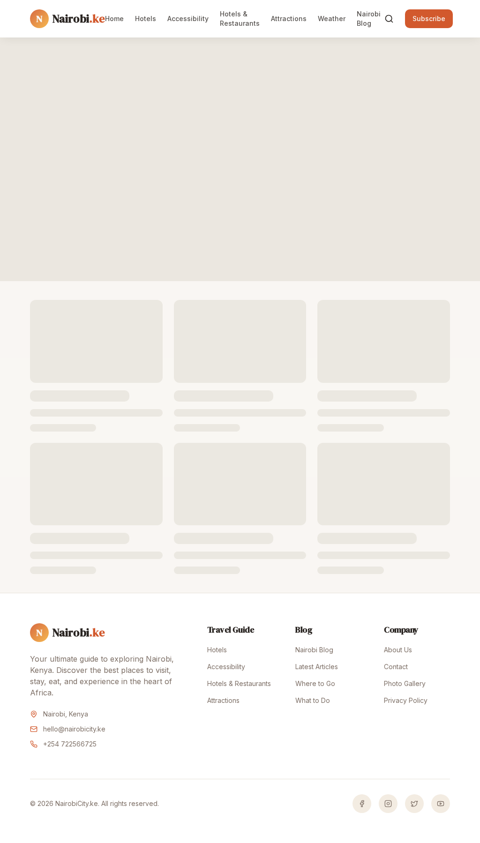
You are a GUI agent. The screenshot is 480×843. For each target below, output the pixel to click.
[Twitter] (414, 803)
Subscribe (428, 18)
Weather (331, 18)
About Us (398, 650)
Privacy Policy (406, 700)
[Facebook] (361, 803)
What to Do (312, 700)
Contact (396, 667)
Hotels (145, 18)
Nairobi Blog (369, 18)
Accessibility (188, 18)
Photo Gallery (405, 683)
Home (114, 18)
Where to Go (315, 683)
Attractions (289, 18)
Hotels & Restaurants (240, 18)
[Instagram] (388, 803)
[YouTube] (440, 803)
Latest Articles (316, 667)
